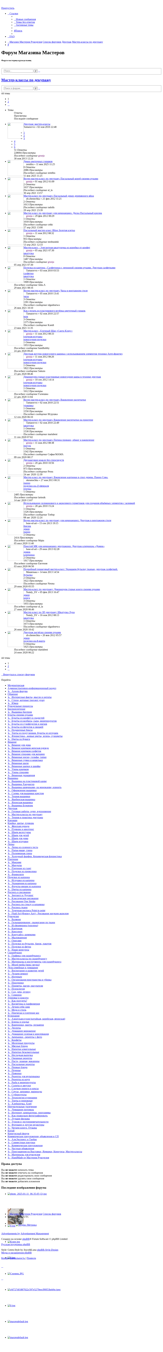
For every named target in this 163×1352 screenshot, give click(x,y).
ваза (26, 316)
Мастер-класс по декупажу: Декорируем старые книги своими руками (62, 589)
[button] (9, 104)
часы (26, 296)
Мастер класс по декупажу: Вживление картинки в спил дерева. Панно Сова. (66, 477)
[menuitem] (25, 19)
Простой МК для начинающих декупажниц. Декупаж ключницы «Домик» (64, 546)
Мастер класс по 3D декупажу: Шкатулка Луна (49, 612)
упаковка (28, 405)
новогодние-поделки (35, 339)
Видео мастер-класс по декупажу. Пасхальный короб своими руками (61, 178)
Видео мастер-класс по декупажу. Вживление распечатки (55, 399)
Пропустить (7, 8)
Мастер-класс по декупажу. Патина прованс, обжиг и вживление (59, 440)
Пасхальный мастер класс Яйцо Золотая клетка (49, 230)
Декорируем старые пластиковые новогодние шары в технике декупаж (62, 376)
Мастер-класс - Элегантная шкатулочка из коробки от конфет (57, 247)
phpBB (26, 1239)
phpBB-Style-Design (47, 1249)
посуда (27, 445)
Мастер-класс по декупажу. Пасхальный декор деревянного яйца (59, 195)
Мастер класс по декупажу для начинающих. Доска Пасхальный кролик (63, 213)
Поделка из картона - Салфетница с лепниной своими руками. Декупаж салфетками (69, 267)
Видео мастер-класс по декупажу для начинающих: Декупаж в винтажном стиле (67, 520)
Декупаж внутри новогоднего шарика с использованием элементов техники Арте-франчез (73, 353)
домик (27, 552)
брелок (27, 526)
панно (27, 483)
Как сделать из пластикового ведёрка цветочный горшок (54, 310)
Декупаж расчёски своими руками (42, 632)
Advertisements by (10, 1233)
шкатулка (29, 253)
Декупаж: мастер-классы (37, 124)
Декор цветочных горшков (38, 161)
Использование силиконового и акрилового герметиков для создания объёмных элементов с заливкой (79, 503)
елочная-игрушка (33, 336)
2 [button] (8, 101)
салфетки (29, 273)
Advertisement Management (35, 1233)
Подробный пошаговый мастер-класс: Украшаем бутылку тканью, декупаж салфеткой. (71, 569)
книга (27, 598)
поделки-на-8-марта (34, 641)
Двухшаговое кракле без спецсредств (44, 460)
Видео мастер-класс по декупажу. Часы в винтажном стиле (56, 290)
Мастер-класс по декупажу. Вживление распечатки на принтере (58, 419)
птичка (27, 488)
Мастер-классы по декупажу (26, 80)
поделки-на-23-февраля (36, 486)
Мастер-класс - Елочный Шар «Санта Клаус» (48, 330)
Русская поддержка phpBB (15, 1244)
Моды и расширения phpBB (16, 1252)
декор (27, 529)
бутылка (28, 575)
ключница (29, 554)
